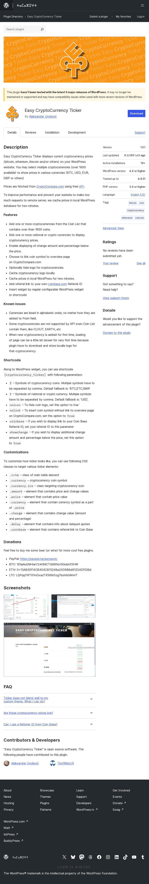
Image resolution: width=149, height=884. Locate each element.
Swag (118, 809)
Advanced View (113, 228)
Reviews (30, 132)
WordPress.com (16, 821)
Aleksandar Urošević (43, 116)
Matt (9, 828)
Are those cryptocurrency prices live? (28, 713)
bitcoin (132, 203)
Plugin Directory (13, 16)
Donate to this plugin (117, 333)
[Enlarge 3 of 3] (91, 627)
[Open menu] (143, 5)
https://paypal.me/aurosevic (38, 559)
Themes (45, 797)
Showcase (47, 790)
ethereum (127, 217)
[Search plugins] (42, 29)
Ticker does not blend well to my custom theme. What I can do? (26, 699)
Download (136, 113)
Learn (80, 790)
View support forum (116, 298)
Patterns (45, 809)
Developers (83, 803)
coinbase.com (57, 284)
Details (12, 132)
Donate (119, 803)
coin (141, 203)
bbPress (11, 834)
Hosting (9, 803)
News (7, 797)
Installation (52, 132)
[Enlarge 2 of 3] (91, 599)
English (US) (138, 194)
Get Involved (121, 790)
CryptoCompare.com (50, 186)
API (81, 186)
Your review (110, 263)
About (8, 790)
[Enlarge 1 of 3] (43, 599)
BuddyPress (13, 841)
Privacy (9, 809)
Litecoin (139, 217)
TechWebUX (65, 763)
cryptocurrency (135, 210)
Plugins (44, 803)
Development (77, 132)
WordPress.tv (87, 809)
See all (141, 263)
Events (117, 797)
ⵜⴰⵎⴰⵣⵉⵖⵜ (20, 857)
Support (140, 132)
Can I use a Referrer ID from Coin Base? (30, 724)
